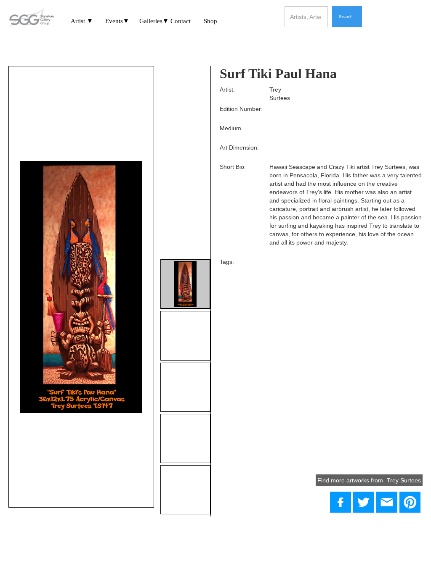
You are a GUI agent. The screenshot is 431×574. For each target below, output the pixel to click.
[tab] (185, 284)
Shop (210, 21)
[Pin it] (409, 502)
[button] (82, 20)
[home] (31, 18)
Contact (180, 21)
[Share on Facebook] (340, 502)
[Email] (386, 502)
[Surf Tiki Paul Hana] (363, 502)
